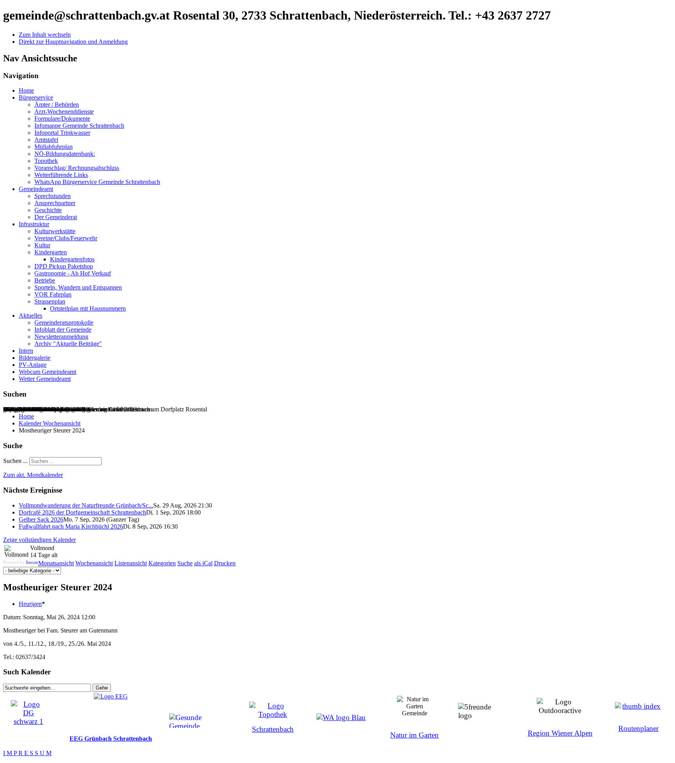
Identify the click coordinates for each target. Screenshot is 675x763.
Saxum (32, 562)
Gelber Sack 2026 (41, 519)
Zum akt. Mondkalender (33, 475)
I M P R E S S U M (27, 753)
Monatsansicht (56, 563)
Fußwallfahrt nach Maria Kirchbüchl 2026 (71, 526)
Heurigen (30, 603)
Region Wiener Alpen (560, 733)
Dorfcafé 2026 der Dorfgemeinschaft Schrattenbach (82, 512)
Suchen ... (15, 460)
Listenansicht (130, 563)
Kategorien (162, 563)
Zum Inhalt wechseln (45, 34)
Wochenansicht (94, 563)
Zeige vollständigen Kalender (39, 539)
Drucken (225, 563)
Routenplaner (638, 728)
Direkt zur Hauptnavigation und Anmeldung (73, 41)
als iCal (203, 563)
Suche (185, 563)
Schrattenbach (273, 729)
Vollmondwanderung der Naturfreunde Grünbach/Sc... (86, 505)
